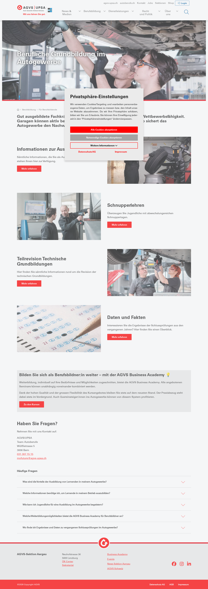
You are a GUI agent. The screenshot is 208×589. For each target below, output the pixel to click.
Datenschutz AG (87, 151)
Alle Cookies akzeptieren (104, 129)
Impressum (121, 151)
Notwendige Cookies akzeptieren (104, 137)
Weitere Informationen (102, 145)
